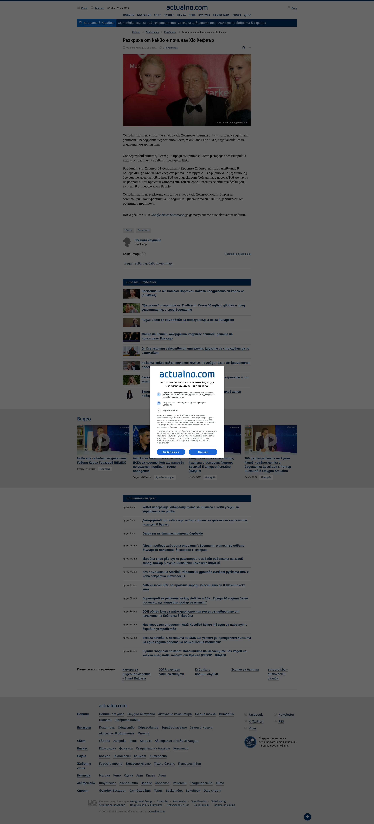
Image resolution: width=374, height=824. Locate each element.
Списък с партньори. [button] (178, 427)
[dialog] (187, 412)
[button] (187, 410)
